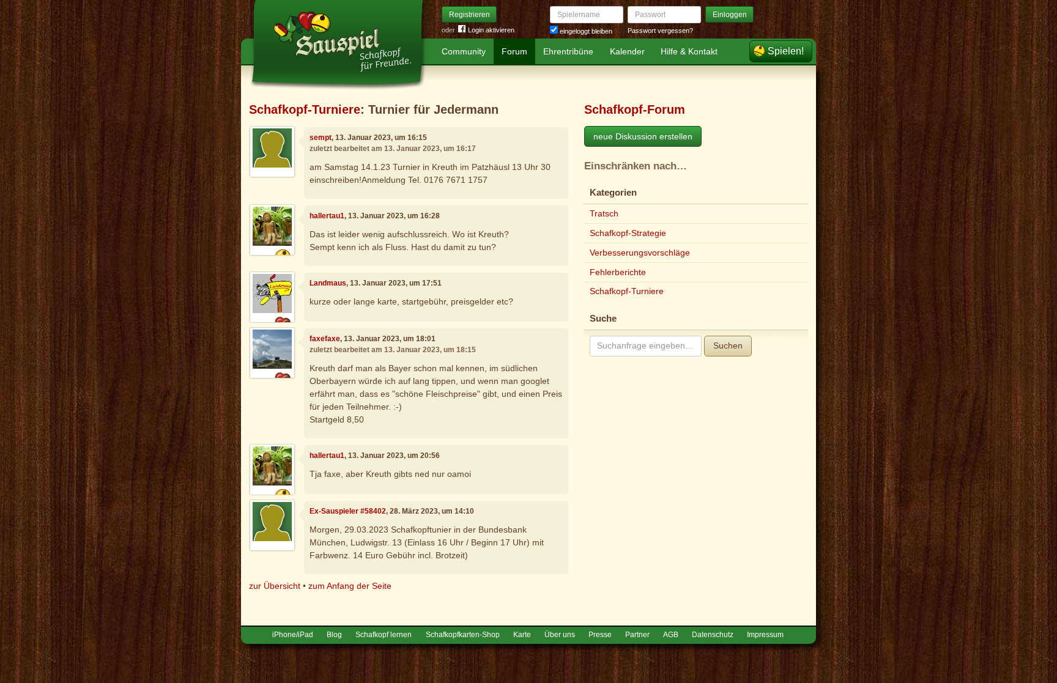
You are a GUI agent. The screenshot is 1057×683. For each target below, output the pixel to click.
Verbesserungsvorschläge (640, 252)
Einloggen (730, 14)
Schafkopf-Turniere (304, 109)
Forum (514, 51)
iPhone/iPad (292, 634)
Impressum (765, 634)
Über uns (559, 634)
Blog (334, 634)
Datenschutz (712, 634)
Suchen (728, 345)
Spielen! (786, 51)
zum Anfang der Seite (349, 586)
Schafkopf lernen (383, 634)
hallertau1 (327, 216)
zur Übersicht (274, 586)
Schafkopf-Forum (634, 109)
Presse (600, 634)
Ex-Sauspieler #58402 (348, 511)
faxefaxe (325, 338)
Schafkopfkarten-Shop (463, 634)
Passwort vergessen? (660, 30)
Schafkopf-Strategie (628, 233)
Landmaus (328, 283)
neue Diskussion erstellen (642, 136)
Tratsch (604, 213)
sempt (321, 137)
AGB (670, 634)
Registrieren (469, 14)
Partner (637, 634)
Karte (522, 634)
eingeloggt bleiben (585, 31)
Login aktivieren (491, 30)
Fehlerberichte (618, 272)
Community (464, 51)
